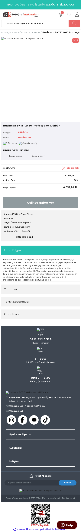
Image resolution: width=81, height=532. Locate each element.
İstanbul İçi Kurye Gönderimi (17, 227)
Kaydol (67, 482)
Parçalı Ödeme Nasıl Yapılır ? (17, 222)
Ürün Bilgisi (12, 250)
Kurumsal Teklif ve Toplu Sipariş (18, 214)
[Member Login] (77, 14)
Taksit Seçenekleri (17, 301)
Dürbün (23, 132)
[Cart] (60, 14)
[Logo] (21, 14)
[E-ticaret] (40, 529)
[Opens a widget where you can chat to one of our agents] (67, 525)
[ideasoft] (20, 529)
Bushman (24, 137)
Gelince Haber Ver (40, 202)
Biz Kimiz (8, 218)
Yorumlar (10, 289)
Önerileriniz (12, 314)
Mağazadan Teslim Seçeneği (17, 231)
